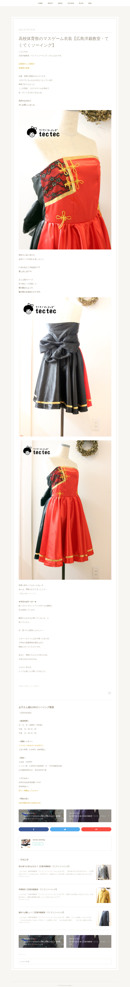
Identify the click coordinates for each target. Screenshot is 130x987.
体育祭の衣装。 (25, 68)
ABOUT (50, 3)
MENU (60, 3)
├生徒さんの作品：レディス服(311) (29, 686)
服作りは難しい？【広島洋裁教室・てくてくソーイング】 (42, 912)
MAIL (90, 3)
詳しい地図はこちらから (28, 790)
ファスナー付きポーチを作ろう (31, 745)
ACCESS (71, 3)
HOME (40, 3)
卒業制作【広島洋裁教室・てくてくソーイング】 (38, 889)
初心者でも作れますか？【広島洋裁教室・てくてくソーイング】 (44, 866)
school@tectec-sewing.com (30, 802)
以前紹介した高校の (27, 63)
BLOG (81, 3)
